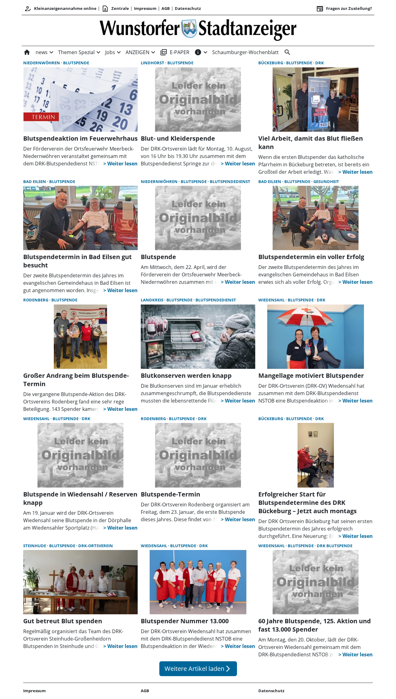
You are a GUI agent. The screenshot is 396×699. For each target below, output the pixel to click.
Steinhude (35, 545)
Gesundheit (326, 181)
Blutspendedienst (230, 181)
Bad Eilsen (35, 181)
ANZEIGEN (137, 52)
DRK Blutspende (334, 545)
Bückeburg (271, 63)
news (42, 52)
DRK (319, 63)
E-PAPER (174, 52)
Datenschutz (188, 8)
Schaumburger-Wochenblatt (245, 52)
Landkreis (152, 300)
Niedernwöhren (42, 63)
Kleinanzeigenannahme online (60, 8)
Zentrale (115, 8)
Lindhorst (153, 63)
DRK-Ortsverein (95, 545)
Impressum (145, 8)
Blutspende (76, 63)
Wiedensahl (272, 300)
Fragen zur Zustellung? (344, 8)
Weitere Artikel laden (198, 668)
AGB (165, 8)
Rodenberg (36, 300)
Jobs (110, 52)
